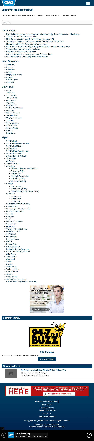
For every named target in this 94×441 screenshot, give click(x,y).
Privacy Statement (13, 246)
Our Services (11, 236)
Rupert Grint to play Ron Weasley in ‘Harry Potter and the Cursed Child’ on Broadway (38, 47)
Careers (9, 67)
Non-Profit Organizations (20, 176)
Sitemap (9, 264)
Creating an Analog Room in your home (21, 52)
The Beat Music (12, 115)
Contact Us (10, 194)
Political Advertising (18, 179)
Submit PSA (15, 201)
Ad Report (10, 161)
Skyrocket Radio (52, 425)
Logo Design (11, 224)
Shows (8, 262)
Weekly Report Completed (16, 279)
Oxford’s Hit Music (13, 113)
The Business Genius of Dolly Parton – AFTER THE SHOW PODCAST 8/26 (35, 42)
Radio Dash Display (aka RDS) (18, 251)
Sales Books (11, 254)
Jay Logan (10, 103)
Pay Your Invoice (12, 239)
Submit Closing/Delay (19, 189)
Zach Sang (10, 93)
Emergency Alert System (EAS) (18, 209)
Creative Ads (16, 174)
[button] (88, 2)
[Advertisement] (47, 299)
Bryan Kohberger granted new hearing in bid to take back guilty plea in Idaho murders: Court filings (42, 34)
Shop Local (10, 259)
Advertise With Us (13, 164)
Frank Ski (10, 110)
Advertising (10, 166)
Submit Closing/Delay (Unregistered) (24, 191)
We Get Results (12, 272)
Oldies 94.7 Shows (13, 231)
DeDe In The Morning (14, 108)
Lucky (8, 90)
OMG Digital (11, 234)
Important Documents (14, 221)
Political (9, 241)
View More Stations (47, 359)
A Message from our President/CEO (24, 169)
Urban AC (10, 82)
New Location (16, 186)
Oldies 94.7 (10, 226)
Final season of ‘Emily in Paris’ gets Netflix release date (26, 44)
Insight (8, 72)
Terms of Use (11, 267)
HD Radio (10, 216)
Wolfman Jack (11, 125)
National (9, 77)
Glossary (9, 214)
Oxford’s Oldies (12, 128)
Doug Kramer (11, 105)
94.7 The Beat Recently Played (17, 143)
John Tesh (10, 120)
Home (8, 219)
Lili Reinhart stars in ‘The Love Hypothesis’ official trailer (27, 57)
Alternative (10, 65)
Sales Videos (11, 257)
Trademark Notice (13, 269)
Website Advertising (18, 181)
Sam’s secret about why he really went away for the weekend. (29, 54)
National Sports (12, 80)
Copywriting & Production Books (18, 204)
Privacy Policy (11, 244)
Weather (9, 274)
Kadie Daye (10, 133)
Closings (9, 184)
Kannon (9, 130)
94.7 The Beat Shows (14, 146)
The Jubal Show (12, 98)
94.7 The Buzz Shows (14, 153)
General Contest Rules (14, 211)
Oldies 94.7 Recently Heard (16, 229)
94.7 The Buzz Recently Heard (17, 151)
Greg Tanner (11, 100)
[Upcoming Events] (11, 373)
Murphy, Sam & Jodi (14, 75)
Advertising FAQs (17, 171)
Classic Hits (10, 70)
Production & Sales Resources (17, 249)
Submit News (16, 199)
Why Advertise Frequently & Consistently (21, 282)
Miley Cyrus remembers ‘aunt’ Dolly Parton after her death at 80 (30, 39)
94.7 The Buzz (11, 148)
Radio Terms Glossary (47, 416)
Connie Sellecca (12, 123)
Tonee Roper (11, 95)
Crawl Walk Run (12, 206)
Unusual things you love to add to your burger (23, 49)
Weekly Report (11, 277)
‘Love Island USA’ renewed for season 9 (21, 36)
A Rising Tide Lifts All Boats (16, 156)
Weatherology (59, 427)
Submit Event (16, 196)
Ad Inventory (11, 158)
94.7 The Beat (11, 141)
